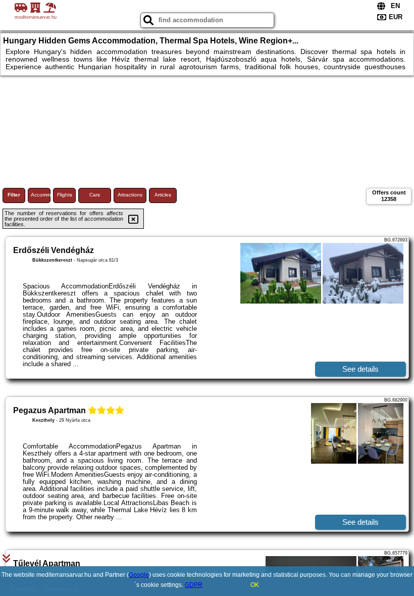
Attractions (130, 194)
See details (360, 369)
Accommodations (40, 194)
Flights (64, 194)
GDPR (193, 584)
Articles (162, 194)
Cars (94, 194)
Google (139, 574)
